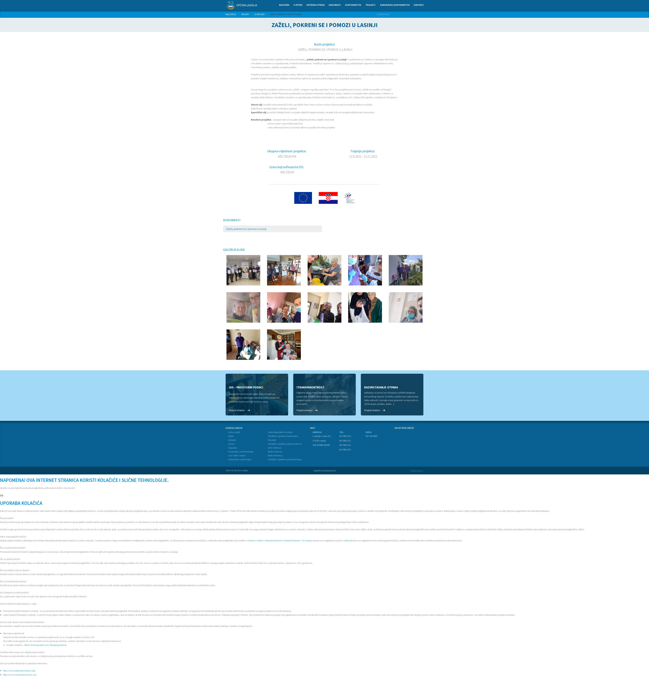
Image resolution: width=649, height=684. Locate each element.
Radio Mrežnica (275, 455)
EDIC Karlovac (275, 447)
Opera (309, 540)
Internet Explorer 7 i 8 (294, 540)
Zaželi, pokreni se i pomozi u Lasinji (246, 229)
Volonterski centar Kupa (239, 459)
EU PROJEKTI (260, 14)
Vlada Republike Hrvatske (280, 432)
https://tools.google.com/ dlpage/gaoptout (45, 644)
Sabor (231, 436)
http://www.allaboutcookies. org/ (19, 670)
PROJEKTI (245, 14)
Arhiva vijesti (234, 432)
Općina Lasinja (246, 5)
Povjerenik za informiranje (240, 451)
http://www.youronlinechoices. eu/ (20, 674)
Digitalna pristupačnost (325, 470)
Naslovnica (230, 14)
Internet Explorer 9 (274, 540)
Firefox (260, 540)
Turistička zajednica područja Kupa (285, 459)
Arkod (231, 443)
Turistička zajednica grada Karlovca (285, 443)
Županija (232, 447)
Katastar (232, 439)
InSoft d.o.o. (416, 470)
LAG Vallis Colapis (237, 455)
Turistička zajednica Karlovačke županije (283, 438)
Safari (346, 540)
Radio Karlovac (275, 451)
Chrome (251, 540)
